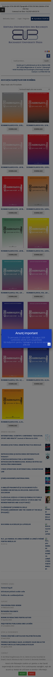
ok (49, 344)
